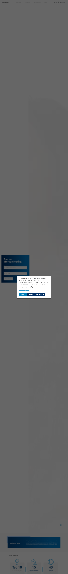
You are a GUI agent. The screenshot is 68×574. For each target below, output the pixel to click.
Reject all (31, 294)
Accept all (22, 294)
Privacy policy (22, 290)
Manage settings (40, 294)
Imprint (27, 290)
